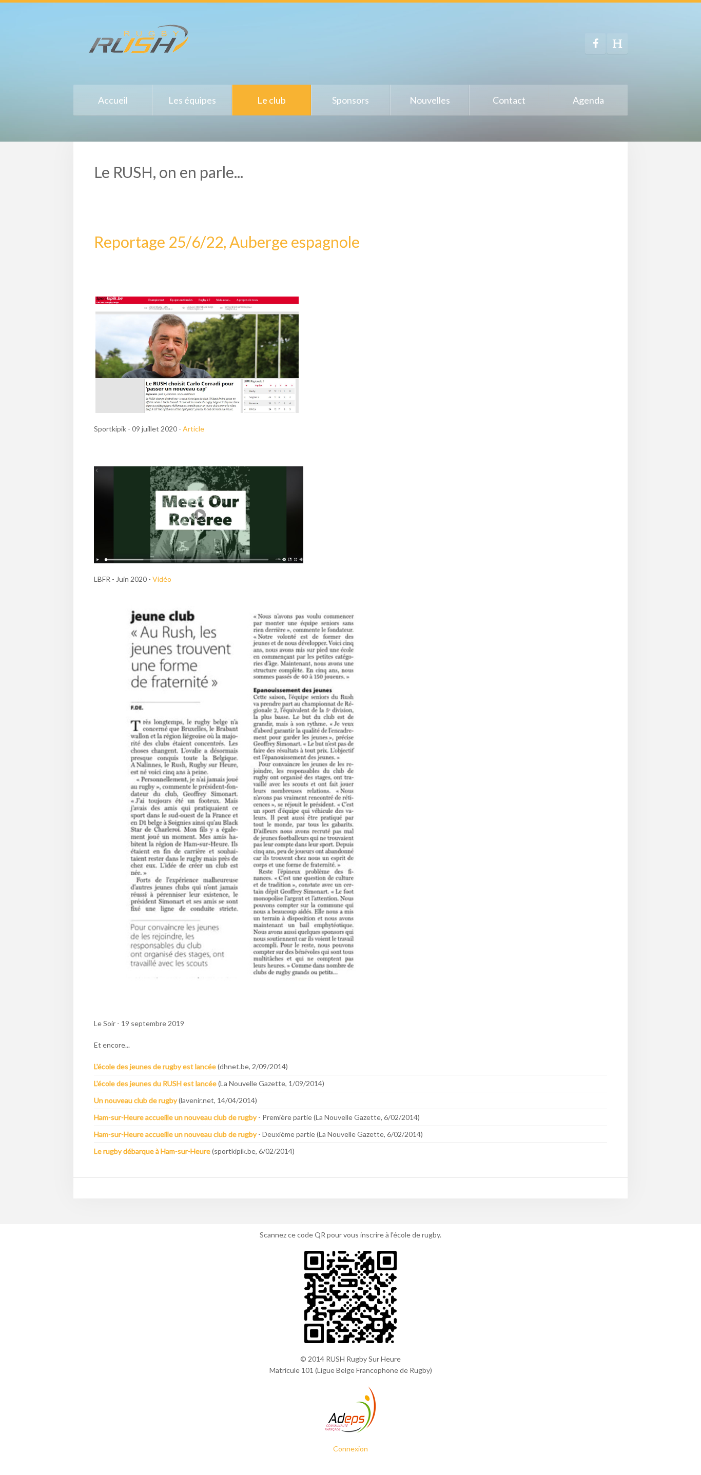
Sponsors (350, 100)
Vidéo (161, 579)
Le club (271, 100)
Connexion (350, 1448)
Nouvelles (430, 100)
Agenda (588, 100)
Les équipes (192, 100)
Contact (509, 100)
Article (193, 428)
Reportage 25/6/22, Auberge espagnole (227, 241)
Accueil (113, 100)
